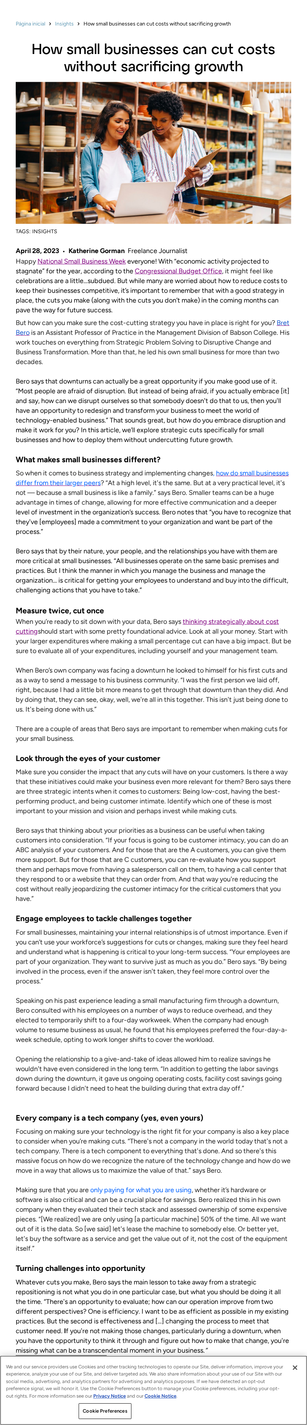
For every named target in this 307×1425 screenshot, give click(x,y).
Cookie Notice (160, 1396)
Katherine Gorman (97, 251)
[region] (153, 1390)
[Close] (295, 1367)
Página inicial (30, 24)
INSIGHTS (44, 231)
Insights (64, 24)
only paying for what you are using (140, 1190)
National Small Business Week (81, 261)
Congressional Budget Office (178, 271)
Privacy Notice (109, 1396)
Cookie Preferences (105, 1411)
